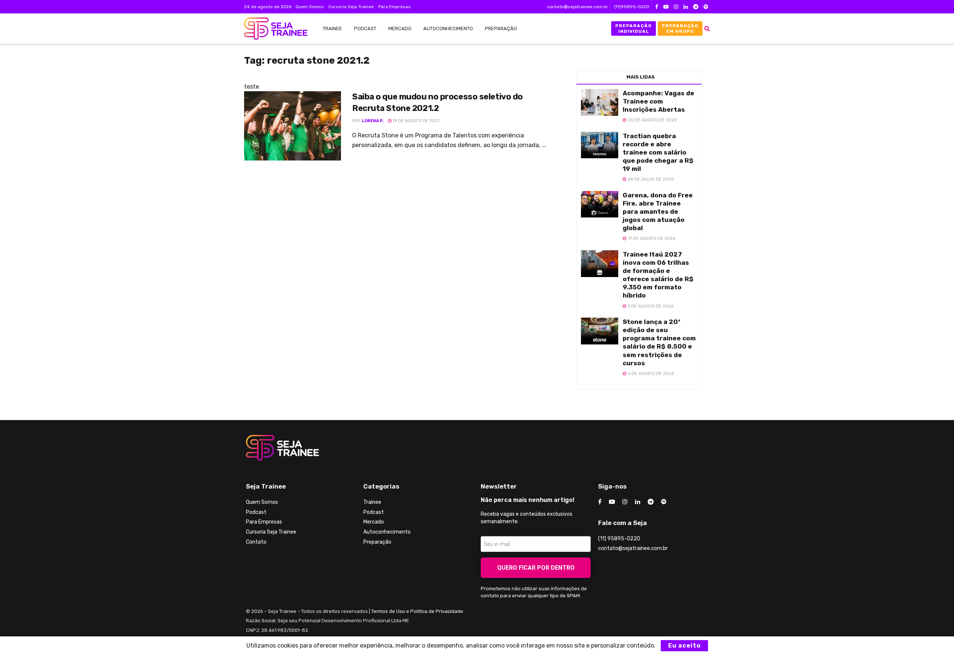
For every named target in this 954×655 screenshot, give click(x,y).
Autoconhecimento (448, 28)
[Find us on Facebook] (656, 7)
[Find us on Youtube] (666, 7)
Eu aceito (684, 645)
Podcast (365, 28)
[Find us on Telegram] (695, 7)
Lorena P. (373, 120)
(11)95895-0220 (631, 6)
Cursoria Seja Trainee (351, 6)
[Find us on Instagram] (676, 7)
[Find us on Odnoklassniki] (706, 7)
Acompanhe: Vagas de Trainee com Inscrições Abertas (658, 101)
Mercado (399, 28)
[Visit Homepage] (272, 29)
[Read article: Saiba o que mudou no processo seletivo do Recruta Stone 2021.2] (292, 125)
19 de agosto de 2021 (415, 120)
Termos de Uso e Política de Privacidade (417, 611)
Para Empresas (394, 6)
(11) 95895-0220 (619, 538)
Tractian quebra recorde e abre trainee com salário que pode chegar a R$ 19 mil (658, 152)
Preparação (501, 28)
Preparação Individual (633, 28)
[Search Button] (707, 28)
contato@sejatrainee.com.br (577, 6)
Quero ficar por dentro (536, 567)
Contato (256, 542)
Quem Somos (310, 6)
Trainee (332, 28)
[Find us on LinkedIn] (685, 7)
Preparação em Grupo (680, 28)
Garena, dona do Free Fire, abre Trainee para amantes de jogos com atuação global (658, 211)
